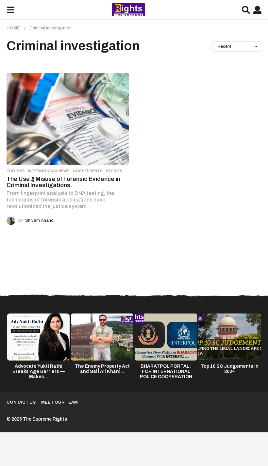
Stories (114, 171)
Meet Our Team (59, 402)
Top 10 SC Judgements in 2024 (230, 369)
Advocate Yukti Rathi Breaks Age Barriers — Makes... (38, 371)
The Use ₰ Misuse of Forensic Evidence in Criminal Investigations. (63, 182)
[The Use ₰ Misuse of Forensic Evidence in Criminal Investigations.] (68, 119)
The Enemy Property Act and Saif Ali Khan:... (102, 369)
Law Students (87, 171)
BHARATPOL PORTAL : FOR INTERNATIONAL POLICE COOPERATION (166, 371)
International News (49, 171)
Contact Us (21, 402)
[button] (11, 9)
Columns (16, 171)
